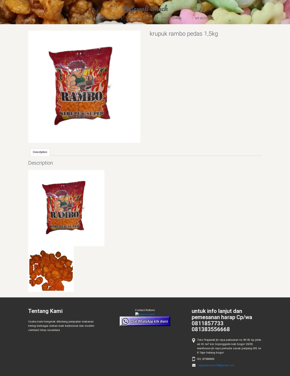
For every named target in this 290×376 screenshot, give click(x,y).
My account (204, 18)
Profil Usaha (171, 18)
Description (40, 152)
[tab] (40, 152)
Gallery (109, 18)
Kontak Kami (138, 18)
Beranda (83, 18)
